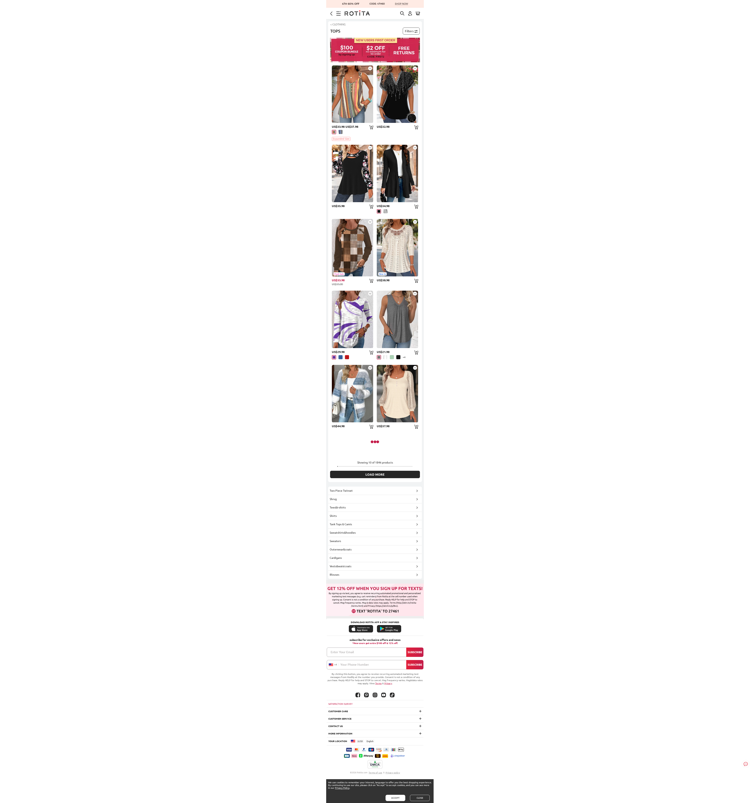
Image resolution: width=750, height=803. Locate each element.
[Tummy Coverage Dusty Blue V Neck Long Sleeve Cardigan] (352, 393)
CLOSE (420, 798)
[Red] (347, 357)
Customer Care (338, 711)
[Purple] (334, 357)
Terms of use (375, 772)
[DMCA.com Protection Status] (375, 764)
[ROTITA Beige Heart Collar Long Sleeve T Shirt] (397, 393)
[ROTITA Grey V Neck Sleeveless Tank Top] (397, 319)
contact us (335, 726)
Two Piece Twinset (341, 490)
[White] (385, 357)
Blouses (334, 574)
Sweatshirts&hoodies (343, 532)
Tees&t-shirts (338, 507)
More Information (340, 733)
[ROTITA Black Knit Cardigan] (397, 173)
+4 (404, 357)
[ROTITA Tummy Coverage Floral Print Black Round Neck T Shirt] (352, 173)
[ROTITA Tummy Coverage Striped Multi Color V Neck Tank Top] (352, 94)
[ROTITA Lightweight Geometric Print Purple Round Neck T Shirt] (352, 319)
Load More (375, 474)
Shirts (333, 515)
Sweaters (335, 541)
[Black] (379, 211)
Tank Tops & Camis (341, 524)
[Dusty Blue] (340, 132)
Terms (378, 683)
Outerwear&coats (341, 549)
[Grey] (385, 211)
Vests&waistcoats (340, 566)
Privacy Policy (342, 788)
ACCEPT (395, 798)
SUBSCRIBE (415, 652)
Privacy (388, 683)
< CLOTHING (338, 24)
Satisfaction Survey (340, 704)
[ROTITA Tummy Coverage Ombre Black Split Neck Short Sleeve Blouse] (397, 94)
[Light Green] (392, 357)
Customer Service (339, 718)
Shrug (333, 499)
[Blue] (340, 357)
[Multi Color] (334, 132)
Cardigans (336, 557)
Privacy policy (393, 772)
